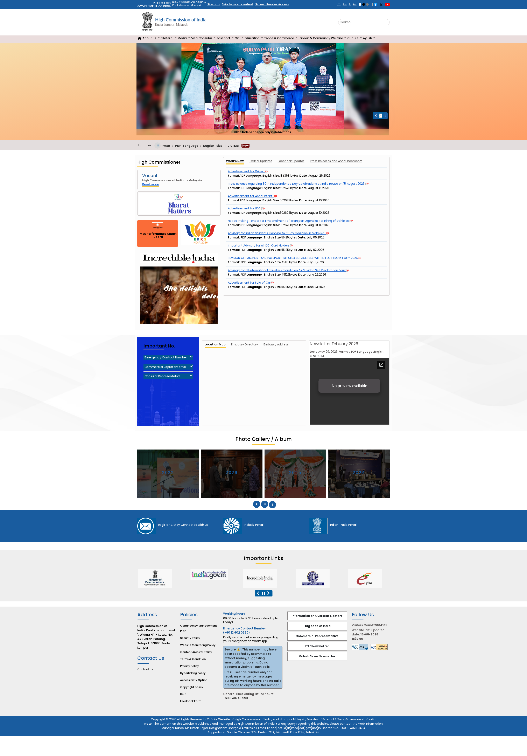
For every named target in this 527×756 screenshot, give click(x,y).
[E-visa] (262, 578)
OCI (238, 38)
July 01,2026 (315, 262)
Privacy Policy (189, 666)
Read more (150, 184)
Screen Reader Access (272, 4)
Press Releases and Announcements (336, 161)
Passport (224, 38)
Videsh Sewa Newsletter (317, 656)
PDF (243, 237)
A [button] (350, 4)
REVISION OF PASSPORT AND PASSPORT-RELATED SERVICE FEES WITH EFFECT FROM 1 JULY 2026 (293, 258)
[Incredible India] (157, 578)
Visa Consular (202, 38)
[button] (339, 4)
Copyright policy (191, 687)
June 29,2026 (316, 274)
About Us (149, 38)
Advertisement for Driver (246, 171)
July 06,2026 (315, 237)
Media (183, 38)
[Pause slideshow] (380, 116)
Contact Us (145, 669)
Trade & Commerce (279, 38)
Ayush (368, 38)
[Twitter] (381, 4)
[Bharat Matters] (179, 203)
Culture (353, 38)
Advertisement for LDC (244, 208)
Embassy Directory (244, 344)
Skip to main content (237, 4)
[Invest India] (315, 578)
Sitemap (213, 4)
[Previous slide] (376, 115)
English (276, 237)
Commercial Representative (317, 636)
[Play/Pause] (157, 145)
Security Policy (190, 638)
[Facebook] (375, 4)
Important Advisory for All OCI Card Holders (259, 245)
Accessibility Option (193, 680)
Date (301, 237)
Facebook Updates (291, 161)
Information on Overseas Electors (317, 616)
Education (252, 38)
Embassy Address (276, 344)
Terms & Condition (193, 659)
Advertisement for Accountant (251, 196)
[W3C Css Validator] (361, 647)
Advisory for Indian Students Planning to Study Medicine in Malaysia (277, 233)
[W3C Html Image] (380, 647)
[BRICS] (200, 233)
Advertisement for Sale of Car (249, 283)
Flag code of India (317, 626)
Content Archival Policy (196, 652)
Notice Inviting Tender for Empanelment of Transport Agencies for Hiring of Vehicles (289, 221)
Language (254, 237)
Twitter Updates (260, 161)
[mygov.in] (368, 574)
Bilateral (167, 38)
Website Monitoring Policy (198, 645)
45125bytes (289, 262)
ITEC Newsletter (317, 646)
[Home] (139, 38)
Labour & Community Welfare (321, 38)
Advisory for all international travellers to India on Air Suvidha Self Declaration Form (287, 270)
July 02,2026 (315, 250)
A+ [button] (345, 4)
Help (183, 694)
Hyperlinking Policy (193, 673)
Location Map (215, 344)
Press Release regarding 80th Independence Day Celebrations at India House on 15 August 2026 (296, 184)
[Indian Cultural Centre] (210, 578)
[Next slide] (385, 115)
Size (278, 237)
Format (233, 237)
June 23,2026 (316, 287)
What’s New (235, 161)
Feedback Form (190, 701)
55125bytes (289, 237)
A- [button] (355, 4)
